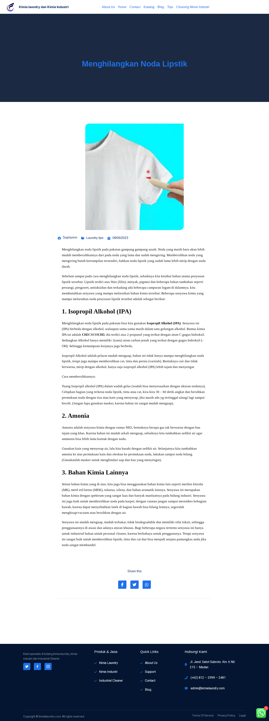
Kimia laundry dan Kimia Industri (44, 7)
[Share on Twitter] (134, 584)
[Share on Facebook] (122, 584)
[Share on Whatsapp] (147, 584)
